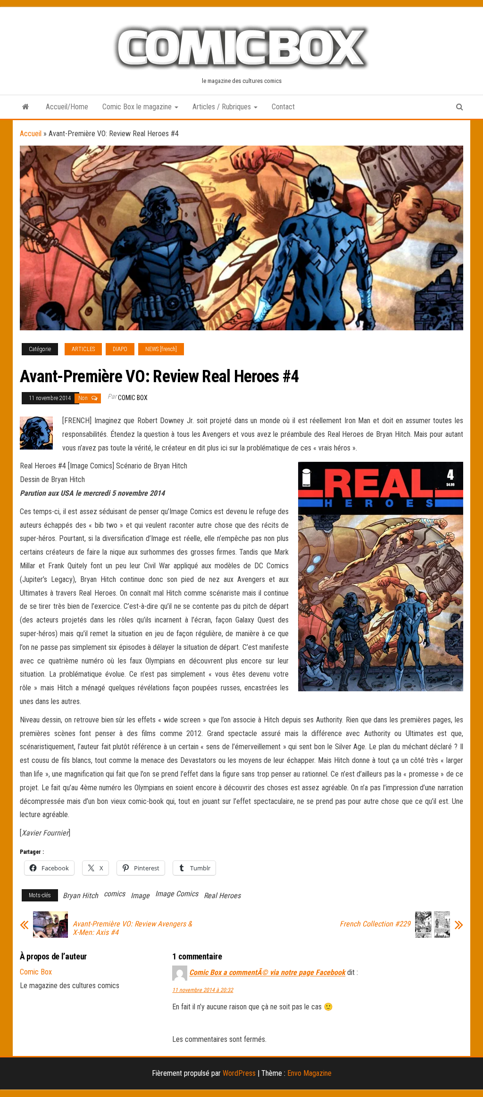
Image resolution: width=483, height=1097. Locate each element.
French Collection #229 (375, 924)
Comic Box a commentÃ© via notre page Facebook (267, 972)
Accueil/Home (67, 106)
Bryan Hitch (80, 895)
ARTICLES (83, 349)
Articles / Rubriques (222, 106)
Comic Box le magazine (138, 106)
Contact (283, 106)
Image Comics (176, 893)
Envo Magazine (309, 1073)
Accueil (31, 133)
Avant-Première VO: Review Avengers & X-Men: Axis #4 (132, 928)
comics (114, 893)
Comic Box (133, 397)
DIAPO (120, 349)
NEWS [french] (161, 349)
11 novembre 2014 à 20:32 (202, 990)
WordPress (239, 1073)
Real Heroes (222, 895)
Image (140, 895)
